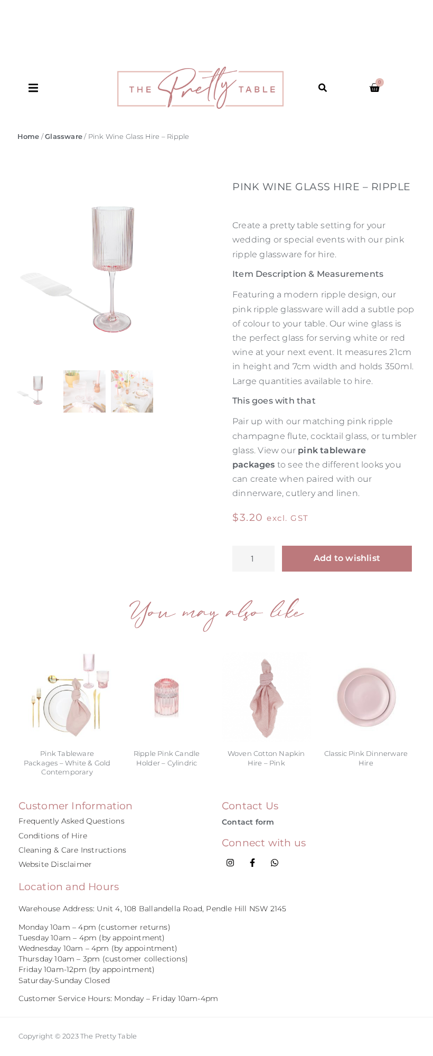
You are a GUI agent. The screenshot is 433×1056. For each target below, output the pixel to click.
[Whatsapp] (274, 862)
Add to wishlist (347, 558)
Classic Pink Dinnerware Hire (366, 758)
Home (28, 137)
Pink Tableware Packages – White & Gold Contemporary (67, 762)
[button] (73, 88)
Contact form (248, 822)
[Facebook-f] (252, 862)
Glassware (63, 137)
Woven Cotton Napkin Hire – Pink (266, 758)
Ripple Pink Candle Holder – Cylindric (167, 758)
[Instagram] (230, 862)
